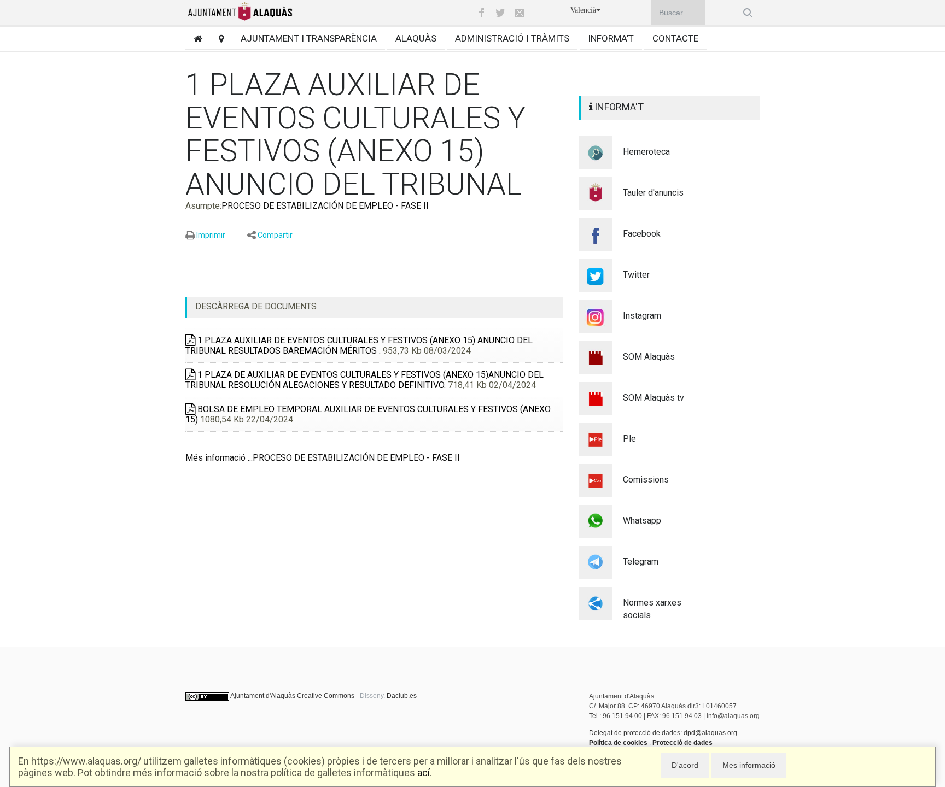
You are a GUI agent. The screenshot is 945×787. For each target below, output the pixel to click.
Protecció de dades (682, 743)
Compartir (275, 235)
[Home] (193, 38)
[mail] (519, 12)
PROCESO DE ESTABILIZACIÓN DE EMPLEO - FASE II (325, 206)
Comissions (646, 479)
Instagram (642, 315)
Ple (629, 438)
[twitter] (500, 12)
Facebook (642, 233)
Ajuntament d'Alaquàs (262, 696)
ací (423, 772)
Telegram (640, 561)
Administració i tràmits (512, 38)
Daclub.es (402, 696)
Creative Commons (325, 696)
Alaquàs (415, 38)
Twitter (636, 274)
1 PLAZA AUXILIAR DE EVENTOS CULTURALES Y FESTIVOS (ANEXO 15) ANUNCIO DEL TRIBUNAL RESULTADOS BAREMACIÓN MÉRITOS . (359, 345)
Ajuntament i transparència (309, 38)
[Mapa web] (217, 38)
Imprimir (210, 235)
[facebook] (481, 12)
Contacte (675, 38)
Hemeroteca (646, 151)
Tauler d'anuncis (653, 192)
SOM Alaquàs (649, 356)
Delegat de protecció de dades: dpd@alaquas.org (663, 733)
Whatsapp (642, 520)
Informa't (611, 38)
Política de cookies (618, 743)
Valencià (583, 10)
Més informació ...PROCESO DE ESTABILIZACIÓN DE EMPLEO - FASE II (322, 458)
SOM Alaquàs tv (653, 397)
